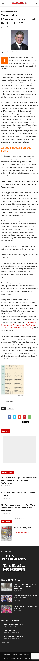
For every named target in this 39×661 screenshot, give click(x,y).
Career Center (17, 655)
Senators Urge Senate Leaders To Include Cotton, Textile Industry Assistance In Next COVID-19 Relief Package (19, 325)
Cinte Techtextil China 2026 (13, 624)
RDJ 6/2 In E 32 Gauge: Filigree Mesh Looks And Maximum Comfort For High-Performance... (19, 480)
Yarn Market (13, 11)
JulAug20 (10, 408)
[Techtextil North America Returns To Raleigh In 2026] (6, 598)
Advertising (7, 655)
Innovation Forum (29, 655)
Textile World (5, 11)
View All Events (5, 642)
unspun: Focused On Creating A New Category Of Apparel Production (25, 586)
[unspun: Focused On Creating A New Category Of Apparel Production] (6, 587)
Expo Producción (10, 630)
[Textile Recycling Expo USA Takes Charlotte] (6, 609)
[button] (36, 3)
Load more (18, 518)
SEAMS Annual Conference (13, 636)
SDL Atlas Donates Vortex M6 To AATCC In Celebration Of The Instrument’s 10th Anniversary (19, 507)
